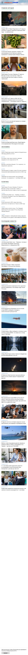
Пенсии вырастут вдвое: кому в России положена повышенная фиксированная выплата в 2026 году (13, 171)
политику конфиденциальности (9, 650)
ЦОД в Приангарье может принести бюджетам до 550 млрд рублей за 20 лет (13, 152)
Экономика (5, 147)
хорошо (5, 653)
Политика (5, 182)
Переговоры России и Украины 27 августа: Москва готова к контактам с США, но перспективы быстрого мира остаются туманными (14, 188)
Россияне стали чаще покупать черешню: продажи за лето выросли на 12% (11, 158)
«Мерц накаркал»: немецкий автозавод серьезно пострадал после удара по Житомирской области (13, 216)
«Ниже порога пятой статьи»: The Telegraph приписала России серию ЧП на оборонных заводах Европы (12, 209)
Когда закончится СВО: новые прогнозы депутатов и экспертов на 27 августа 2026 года (13, 202)
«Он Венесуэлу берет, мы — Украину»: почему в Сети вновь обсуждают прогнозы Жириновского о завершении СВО (13, 195)
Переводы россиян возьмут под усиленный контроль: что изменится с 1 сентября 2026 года (13, 177)
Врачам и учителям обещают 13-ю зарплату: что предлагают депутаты (13, 165)
